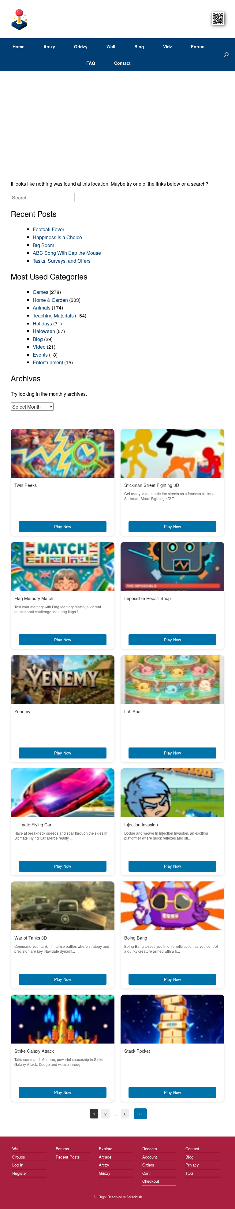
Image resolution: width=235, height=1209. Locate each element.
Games (40, 291)
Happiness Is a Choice (57, 237)
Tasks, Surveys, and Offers (62, 260)
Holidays (42, 323)
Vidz (167, 46)
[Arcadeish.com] (19, 19)
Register (19, 1173)
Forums (62, 1149)
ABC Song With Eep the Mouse (67, 252)
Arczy (49, 46)
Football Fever (48, 229)
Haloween (44, 331)
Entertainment (48, 362)
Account (149, 1157)
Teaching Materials (53, 315)
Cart (146, 1173)
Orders (148, 1165)
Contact (122, 63)
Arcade (105, 1157)
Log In (17, 1165)
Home (18, 46)
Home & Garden (50, 299)
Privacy (192, 1165)
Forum (197, 46)
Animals (41, 307)
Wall (110, 46)
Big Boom (43, 245)
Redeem (149, 1149)
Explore (105, 1149)
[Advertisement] (117, 128)
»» (140, 1114)
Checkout (150, 1181)
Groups (18, 1157)
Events (40, 354)
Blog (139, 46)
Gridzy (81, 46)
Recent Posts (68, 1157)
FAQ (90, 63)
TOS (189, 1173)
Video (39, 346)
